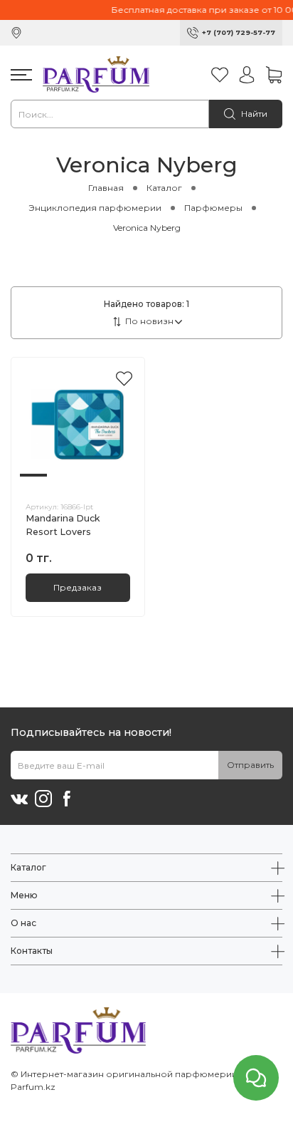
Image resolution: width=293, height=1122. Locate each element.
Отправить (250, 764)
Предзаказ (77, 587)
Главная (106, 187)
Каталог (164, 187)
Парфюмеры (213, 207)
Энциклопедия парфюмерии (94, 207)
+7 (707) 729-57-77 (238, 32)
